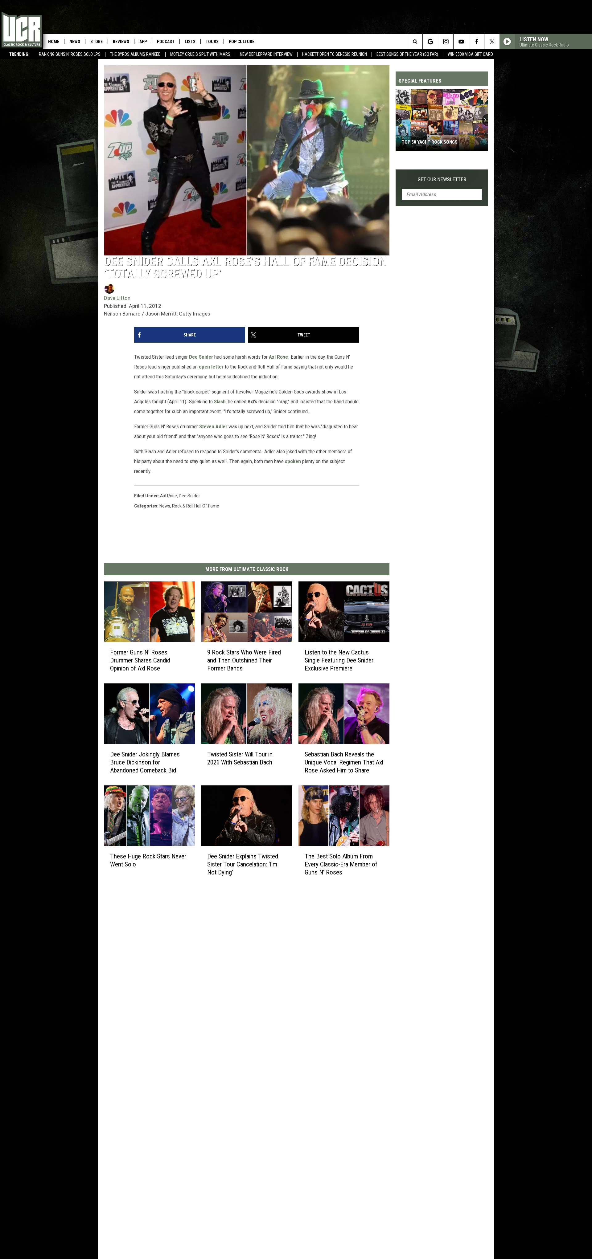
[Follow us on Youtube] (461, 41)
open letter (211, 367)
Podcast (166, 41)
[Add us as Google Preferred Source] (430, 41)
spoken (293, 461)
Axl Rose (278, 357)
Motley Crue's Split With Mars (200, 54)
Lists (190, 41)
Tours (212, 41)
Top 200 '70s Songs (423, 142)
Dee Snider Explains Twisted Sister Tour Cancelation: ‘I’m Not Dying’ (242, 864)
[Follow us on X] (492, 41)
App (143, 41)
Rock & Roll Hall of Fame (195, 505)
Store (96, 41)
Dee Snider (201, 357)
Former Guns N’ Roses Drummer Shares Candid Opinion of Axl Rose (140, 660)
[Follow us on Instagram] (445, 41)
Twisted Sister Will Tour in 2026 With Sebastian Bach (240, 758)
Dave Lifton (117, 298)
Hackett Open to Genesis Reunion (334, 54)
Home (53, 41)
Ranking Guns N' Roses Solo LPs (70, 54)
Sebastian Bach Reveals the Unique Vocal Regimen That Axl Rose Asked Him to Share (344, 762)
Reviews (121, 41)
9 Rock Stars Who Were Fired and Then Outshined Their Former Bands (244, 660)
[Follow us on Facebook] (476, 41)
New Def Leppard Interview (266, 54)
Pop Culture (241, 41)
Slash (220, 401)
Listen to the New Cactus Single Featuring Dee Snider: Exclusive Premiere (340, 660)
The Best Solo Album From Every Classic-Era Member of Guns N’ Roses (341, 864)
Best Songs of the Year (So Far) (407, 54)
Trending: (19, 54)
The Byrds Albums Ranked (135, 54)
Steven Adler (213, 426)
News (74, 41)
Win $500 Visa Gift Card (470, 54)
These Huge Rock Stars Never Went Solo (148, 860)
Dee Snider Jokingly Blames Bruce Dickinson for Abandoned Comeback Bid (145, 762)
